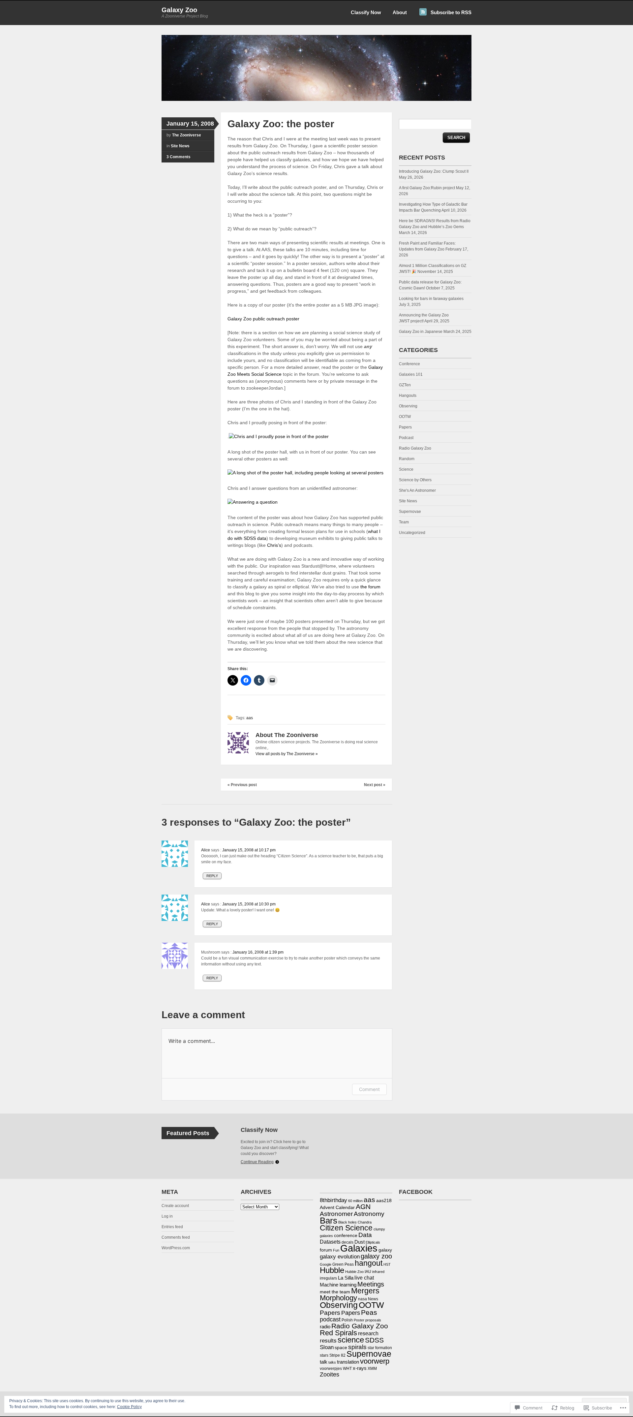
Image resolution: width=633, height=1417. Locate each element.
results (328, 1341)
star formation (380, 1347)
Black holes (347, 1222)
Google (325, 1264)
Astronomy (369, 1213)
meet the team (335, 1291)
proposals (373, 1320)
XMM (372, 1368)
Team (404, 522)
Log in (167, 1216)
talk (323, 1362)
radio (325, 1326)
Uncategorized (412, 532)
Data (365, 1234)
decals (347, 1242)
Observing (408, 406)
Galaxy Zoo (179, 10)
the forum (370, 586)
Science (406, 469)
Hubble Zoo (354, 1272)
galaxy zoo (376, 1256)
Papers (405, 427)
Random (406, 459)
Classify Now (366, 12)
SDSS (374, 1340)
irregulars (328, 1278)
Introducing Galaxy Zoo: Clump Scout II (434, 171)
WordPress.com (176, 1248)
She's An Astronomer (417, 490)
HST (387, 1264)
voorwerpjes (331, 1368)
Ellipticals (373, 1242)
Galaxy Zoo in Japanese (420, 331)
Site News (180, 146)
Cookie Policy (129, 1406)
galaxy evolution (340, 1257)
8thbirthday (333, 1200)
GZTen (405, 385)
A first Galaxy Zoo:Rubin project (427, 188)
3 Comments (178, 157)
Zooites (329, 1374)
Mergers (365, 1291)
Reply (212, 876)
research (368, 1333)
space (341, 1347)
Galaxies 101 (411, 374)
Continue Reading (257, 1162)
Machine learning (338, 1284)
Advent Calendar (337, 1207)
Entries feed (172, 1227)
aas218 (384, 1200)
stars (324, 1355)
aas (249, 718)
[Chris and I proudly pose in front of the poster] (279, 436)
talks (332, 1362)
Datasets (330, 1242)
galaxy (385, 1250)
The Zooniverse (186, 135)
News (373, 1299)
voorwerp (374, 1361)
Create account (175, 1205)
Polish (347, 1320)
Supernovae (410, 511)
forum (326, 1250)
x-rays (360, 1368)
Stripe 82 (337, 1355)
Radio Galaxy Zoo (415, 448)
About (400, 12)
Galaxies (358, 1248)
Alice (205, 850)
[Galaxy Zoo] (316, 99)
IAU (368, 1271)
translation (348, 1362)
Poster (359, 1320)
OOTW (405, 416)
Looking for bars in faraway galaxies (431, 298)
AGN (363, 1206)
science (351, 1339)
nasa (362, 1299)
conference (345, 1235)
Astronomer (336, 1213)
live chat (364, 1278)
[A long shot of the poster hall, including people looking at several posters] (305, 472)
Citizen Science (346, 1228)
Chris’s (274, 545)
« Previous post (242, 784)
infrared (378, 1272)
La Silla (345, 1278)
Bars (328, 1220)
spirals (357, 1346)
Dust (359, 1242)
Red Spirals (338, 1333)
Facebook (416, 1192)
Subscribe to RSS (451, 12)
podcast (330, 1319)
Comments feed (176, 1237)
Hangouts (407, 395)
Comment (369, 1089)
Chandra (365, 1222)
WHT (347, 1368)
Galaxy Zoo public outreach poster (263, 318)
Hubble (332, 1270)
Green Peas (343, 1264)
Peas (369, 1312)
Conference (409, 364)
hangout (368, 1263)
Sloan (327, 1347)
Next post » (374, 784)
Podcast (406, 437)
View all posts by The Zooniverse (287, 754)
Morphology (338, 1298)
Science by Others (415, 480)
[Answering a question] (252, 502)
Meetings (370, 1284)
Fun (336, 1250)
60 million (355, 1201)
